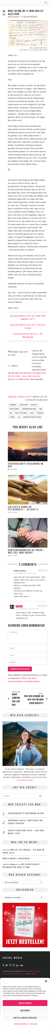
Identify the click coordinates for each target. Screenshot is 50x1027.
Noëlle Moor (9, 858)
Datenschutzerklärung (21, 1024)
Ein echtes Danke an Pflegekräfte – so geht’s (23, 508)
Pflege (32, 413)
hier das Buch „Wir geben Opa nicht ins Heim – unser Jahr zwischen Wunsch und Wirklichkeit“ (27, 375)
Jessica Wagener (30, 16)
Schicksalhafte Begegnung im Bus (25, 465)
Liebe (40, 409)
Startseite (12, 396)
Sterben (12, 417)
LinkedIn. (33, 973)
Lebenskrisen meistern (29, 409)
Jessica (19, 606)
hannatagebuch (20, 571)
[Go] (40, 796)
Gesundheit (13, 405)
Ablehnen (25, 1010)
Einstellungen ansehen (25, 1017)
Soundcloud (22, 973)
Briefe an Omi (13, 16)
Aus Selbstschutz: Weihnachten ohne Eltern (22, 866)
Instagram (37, 971)
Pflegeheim (40, 413)
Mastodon (29, 971)
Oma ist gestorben (21, 413)
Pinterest (14, 973)
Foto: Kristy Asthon (25, 780)
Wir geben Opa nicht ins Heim (32, 417)
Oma (10, 413)
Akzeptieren (25, 1003)
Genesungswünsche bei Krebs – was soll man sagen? (26, 551)
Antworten (42, 570)
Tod (19, 417)
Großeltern (24, 405)
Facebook (6, 973)
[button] (46, 981)
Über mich (24, 858)
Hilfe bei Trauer (14, 409)
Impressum (33, 1024)
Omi (15, 55)
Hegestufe (34, 405)
